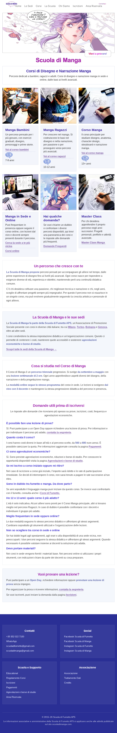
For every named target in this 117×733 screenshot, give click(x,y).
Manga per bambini (32, 14)
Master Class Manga (93, 242)
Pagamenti (11, 687)
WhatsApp (11, 641)
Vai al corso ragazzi (54, 156)
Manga (26, 27)
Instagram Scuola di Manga (77, 650)
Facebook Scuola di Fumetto (78, 636)
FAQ (24, 55)
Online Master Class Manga (37, 48)
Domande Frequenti (54, 246)
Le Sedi (28, 6)
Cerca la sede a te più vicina (17, 244)
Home (18, 6)
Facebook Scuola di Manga (77, 641)
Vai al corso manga (92, 153)
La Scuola (50, 6)
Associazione (71, 673)
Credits (67, 682)
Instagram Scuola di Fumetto (78, 646)
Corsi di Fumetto (31, 62)
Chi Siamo (64, 6)
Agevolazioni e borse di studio (21, 692)
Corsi (39, 6)
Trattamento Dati (72, 678)
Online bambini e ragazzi (35, 34)
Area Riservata (94, 6)
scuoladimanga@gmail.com (20, 650)
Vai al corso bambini (17, 149)
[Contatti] (58, 32)
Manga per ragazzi (32, 21)
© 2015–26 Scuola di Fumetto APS (58, 717)
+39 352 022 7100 (15, 636)
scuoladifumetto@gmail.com (20, 646)
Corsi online (12, 251)
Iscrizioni (78, 6)
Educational (12, 673)
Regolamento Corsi (15, 678)
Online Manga (29, 41)
